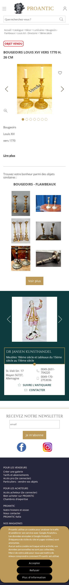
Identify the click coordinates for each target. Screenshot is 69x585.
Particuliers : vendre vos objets (20, 481)
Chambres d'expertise (15, 499)
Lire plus (9, 155)
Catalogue (18, 29)
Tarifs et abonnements (16, 475)
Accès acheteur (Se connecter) (20, 492)
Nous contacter (11, 513)
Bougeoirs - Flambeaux (34, 184)
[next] (59, 319)
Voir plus (34, 281)
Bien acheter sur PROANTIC (18, 495)
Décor (28, 29)
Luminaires (38, 29)
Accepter (34, 563)
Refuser (35, 570)
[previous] (10, 319)
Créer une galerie (13, 471)
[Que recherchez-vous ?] (61, 19)
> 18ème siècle (45, 33)
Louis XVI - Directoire (27, 33)
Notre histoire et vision (16, 510)
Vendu (34, 89)
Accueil (7, 29)
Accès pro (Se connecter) (17, 478)
